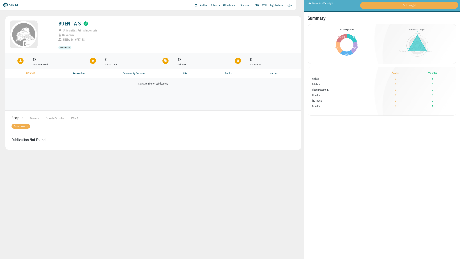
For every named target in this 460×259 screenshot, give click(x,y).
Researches (79, 73)
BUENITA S (69, 23)
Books (228, 73)
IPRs (185, 73)
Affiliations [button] (229, 5)
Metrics (273, 73)
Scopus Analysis (21, 126)
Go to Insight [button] (409, 5)
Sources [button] (245, 5)
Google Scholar (55, 118)
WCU (264, 5)
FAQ (257, 5)
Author (204, 5)
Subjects (215, 5)
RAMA (74, 118)
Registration (276, 5)
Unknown (68, 35)
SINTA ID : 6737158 (73, 40)
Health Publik (65, 47)
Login (289, 5)
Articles (30, 73)
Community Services (134, 73)
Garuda (34, 118)
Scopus (17, 117)
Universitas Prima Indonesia (79, 30)
